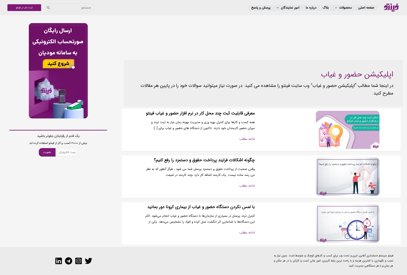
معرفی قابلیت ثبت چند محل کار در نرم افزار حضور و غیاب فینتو (200, 113)
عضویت (47, 152)
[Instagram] (78, 261)
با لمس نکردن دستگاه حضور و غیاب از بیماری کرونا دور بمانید (201, 207)
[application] (337, 8)
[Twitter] (88, 261)
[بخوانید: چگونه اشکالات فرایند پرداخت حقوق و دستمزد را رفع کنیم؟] (347, 176)
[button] (343, 8)
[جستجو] (49, 7)
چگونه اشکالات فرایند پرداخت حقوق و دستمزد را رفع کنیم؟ (204, 160)
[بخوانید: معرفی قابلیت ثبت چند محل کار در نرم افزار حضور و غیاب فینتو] (347, 129)
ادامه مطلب (247, 139)
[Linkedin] (58, 261)
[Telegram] (68, 261)
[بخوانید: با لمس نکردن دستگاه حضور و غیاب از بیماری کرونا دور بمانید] (347, 223)
